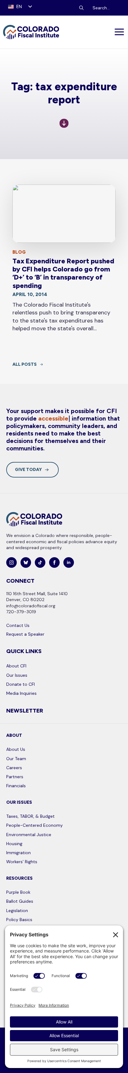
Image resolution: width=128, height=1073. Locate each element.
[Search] (81, 8)
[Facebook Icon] (54, 562)
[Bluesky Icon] (26, 562)
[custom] (40, 562)
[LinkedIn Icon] (68, 562)
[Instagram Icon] (11, 562)
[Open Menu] (120, 32)
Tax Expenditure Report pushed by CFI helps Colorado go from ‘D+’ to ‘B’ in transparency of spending (63, 273)
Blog (19, 252)
